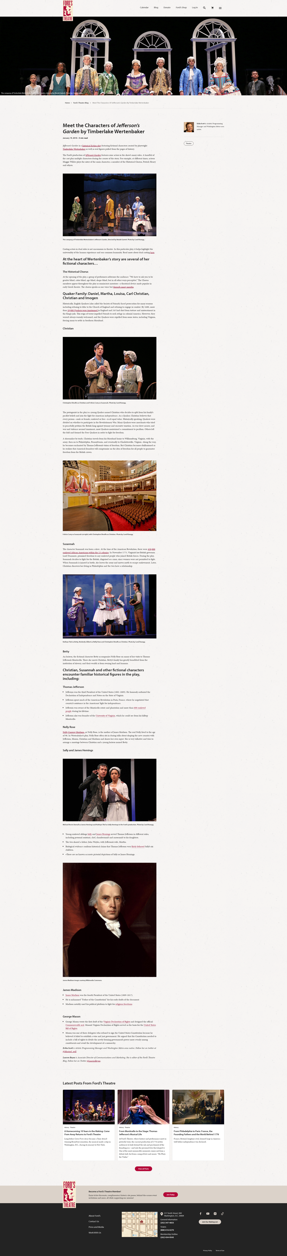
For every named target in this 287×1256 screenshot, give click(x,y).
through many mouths (123, 286)
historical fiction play (91, 145)
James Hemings (103, 834)
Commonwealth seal (75, 1025)
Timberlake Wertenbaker (74, 149)
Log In (195, 7)
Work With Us (95, 1232)
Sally (90, 834)
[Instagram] (215, 1213)
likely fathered (138, 846)
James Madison (72, 995)
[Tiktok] (222, 1213)
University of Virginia (105, 715)
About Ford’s (94, 1215)
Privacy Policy (207, 1250)
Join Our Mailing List (210, 1222)
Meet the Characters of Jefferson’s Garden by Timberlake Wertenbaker (120, 103)
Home (67, 103)
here (152, 252)
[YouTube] (208, 1213)
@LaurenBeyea (93, 1060)
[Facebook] (200, 1213)
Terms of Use (220, 1250)
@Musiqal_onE (69, 1051)
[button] (204, 8)
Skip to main (64, 4)
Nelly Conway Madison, (74, 732)
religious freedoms (123, 1004)
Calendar (144, 7)
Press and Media (96, 1227)
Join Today (171, 1194)
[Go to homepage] (68, 10)
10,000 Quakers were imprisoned (82, 310)
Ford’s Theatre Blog (81, 103)
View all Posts (143, 1169)
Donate (167, 7)
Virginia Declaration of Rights (116, 1021)
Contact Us (94, 1221)
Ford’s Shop (181, 7)
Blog (156, 7)
